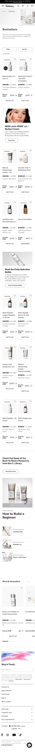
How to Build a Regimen (13, 515)
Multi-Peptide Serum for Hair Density (23, 315)
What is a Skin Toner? (19, 557)
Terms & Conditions (6, 741)
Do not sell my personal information (12, 743)
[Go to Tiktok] (20, 734)
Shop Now (11, 140)
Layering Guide (18, 531)
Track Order (5, 694)
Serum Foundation (25, 219)
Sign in (3, 698)
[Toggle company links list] (32, 716)
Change (23, 726)
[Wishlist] (15, 58)
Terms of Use (27, 679)
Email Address (6, 669)
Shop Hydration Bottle (15, 285)
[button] (29, 745)
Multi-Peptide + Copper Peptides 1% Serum (9, 315)
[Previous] (1, 2)
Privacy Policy (19, 679)
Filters (8, 49)
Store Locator (6, 701)
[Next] (33, 2)
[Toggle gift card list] (32, 709)
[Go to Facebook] (2, 734)
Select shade (25, 243)
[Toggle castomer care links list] (32, 713)
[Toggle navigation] (2, 6)
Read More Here (11, 471)
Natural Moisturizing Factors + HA (7, 170)
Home (4, 11)
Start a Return (6, 690)
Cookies (26, 743)
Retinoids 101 (17, 544)
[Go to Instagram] (7, 734)
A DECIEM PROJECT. (6, 745)
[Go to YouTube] (14, 734)
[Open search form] (18, 6)
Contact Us (11, 680)
